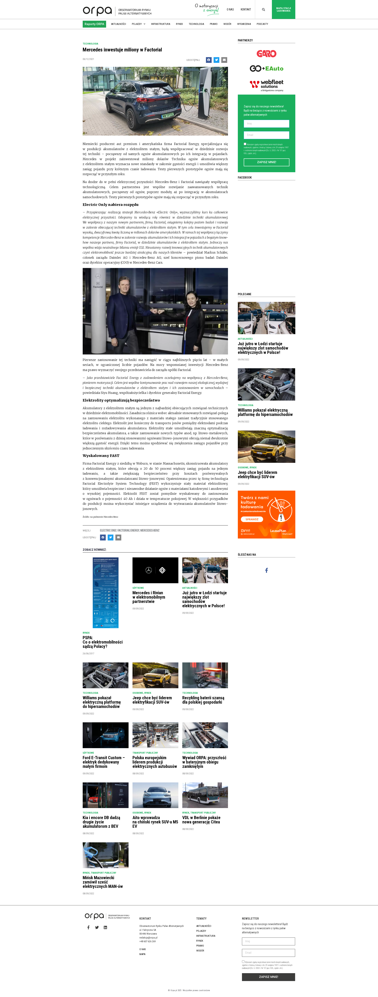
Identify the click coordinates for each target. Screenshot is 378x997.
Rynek (179, 23)
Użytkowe (138, 588)
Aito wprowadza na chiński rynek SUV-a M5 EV (155, 822)
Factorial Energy (128, 530)
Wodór (227, 23)
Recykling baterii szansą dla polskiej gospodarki (203, 700)
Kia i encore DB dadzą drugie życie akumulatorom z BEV (101, 822)
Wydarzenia (244, 23)
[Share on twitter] (216, 60)
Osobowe (137, 693)
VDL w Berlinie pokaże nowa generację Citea (201, 819)
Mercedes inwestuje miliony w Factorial (122, 50)
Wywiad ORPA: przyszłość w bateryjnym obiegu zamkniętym (204, 762)
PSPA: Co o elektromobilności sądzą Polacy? (103, 642)
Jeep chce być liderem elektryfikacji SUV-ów (152, 700)
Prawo (214, 23)
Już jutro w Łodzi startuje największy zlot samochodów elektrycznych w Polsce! (204, 599)
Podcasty (262, 23)
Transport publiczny (145, 752)
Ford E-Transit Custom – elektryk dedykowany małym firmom (104, 762)
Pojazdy (137, 23)
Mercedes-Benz (149, 530)
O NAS (230, 9)
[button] (94, 24)
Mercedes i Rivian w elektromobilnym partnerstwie (148, 597)
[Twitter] (97, 927)
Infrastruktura (160, 23)
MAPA (142, 954)
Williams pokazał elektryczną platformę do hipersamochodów (102, 702)
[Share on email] (224, 60)
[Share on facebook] (209, 60)
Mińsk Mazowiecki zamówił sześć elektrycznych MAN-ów (103, 882)
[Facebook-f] (266, 570)
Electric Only (108, 530)
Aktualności (118, 23)
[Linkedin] (105, 927)
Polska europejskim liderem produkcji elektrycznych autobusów (154, 762)
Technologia (196, 23)
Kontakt (246, 9)
